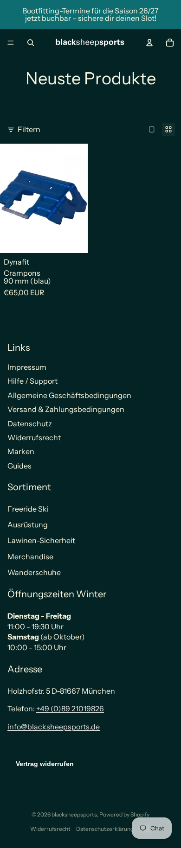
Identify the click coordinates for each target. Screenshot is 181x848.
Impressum (26, 367)
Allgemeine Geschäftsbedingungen (69, 395)
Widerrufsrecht (34, 437)
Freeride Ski (28, 508)
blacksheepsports (74, 814)
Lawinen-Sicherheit (41, 540)
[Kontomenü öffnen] (149, 42)
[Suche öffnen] (30, 42)
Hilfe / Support (32, 381)
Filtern (29, 129)
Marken (20, 451)
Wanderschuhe (34, 572)
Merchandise (30, 556)
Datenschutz (29, 423)
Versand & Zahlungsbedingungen (65, 409)
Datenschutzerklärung (105, 828)
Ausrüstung (27, 524)
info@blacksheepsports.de (53, 726)
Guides (19, 465)
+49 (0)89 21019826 (70, 708)
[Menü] (10, 42)
